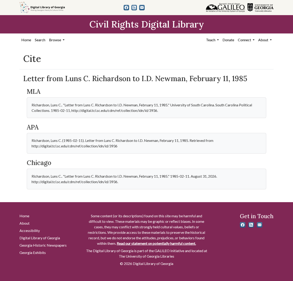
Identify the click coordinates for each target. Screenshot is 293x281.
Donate (228, 40)
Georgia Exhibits (32, 252)
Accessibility (29, 230)
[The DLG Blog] (134, 7)
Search (40, 40)
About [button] (263, 40)
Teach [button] (211, 40)
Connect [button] (245, 40)
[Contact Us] (142, 7)
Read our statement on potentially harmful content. (156, 243)
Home (26, 40)
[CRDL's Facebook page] (126, 7)
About (24, 223)
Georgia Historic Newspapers (43, 245)
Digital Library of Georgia (39, 238)
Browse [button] (55, 40)
